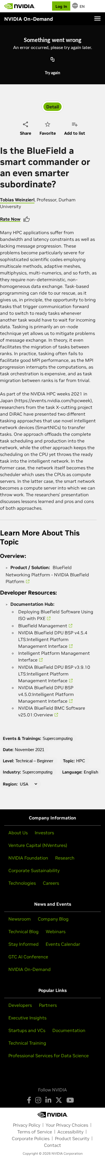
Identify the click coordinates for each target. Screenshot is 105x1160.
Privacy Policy (26, 1125)
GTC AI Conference (28, 956)
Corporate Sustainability (34, 870)
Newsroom (19, 919)
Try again (52, 73)
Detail (52, 107)
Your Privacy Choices (67, 1125)
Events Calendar (63, 944)
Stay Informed (23, 944)
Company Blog (53, 919)
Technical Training (27, 1043)
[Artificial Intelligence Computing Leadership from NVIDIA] (19, 6)
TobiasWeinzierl (17, 199)
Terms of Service (34, 1132)
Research (64, 858)
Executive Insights (27, 1018)
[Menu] (97, 18)
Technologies (22, 883)
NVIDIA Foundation (28, 858)
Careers (51, 883)
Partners (48, 1005)
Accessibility (70, 1132)
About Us (18, 832)
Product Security (72, 1138)
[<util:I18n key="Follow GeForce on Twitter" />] (58, 1100)
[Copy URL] (52, 59)
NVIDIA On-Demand (29, 969)
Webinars (56, 931)
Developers (20, 1005)
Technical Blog (23, 931)
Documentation (68, 1030)
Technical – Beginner (34, 761)
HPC (80, 761)
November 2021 (29, 749)
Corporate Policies (31, 1138)
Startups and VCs (26, 1030)
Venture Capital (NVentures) (37, 845)
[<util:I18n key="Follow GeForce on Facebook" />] (29, 1100)
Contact (52, 1145)
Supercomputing (58, 738)
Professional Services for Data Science (48, 1055)
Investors (44, 832)
